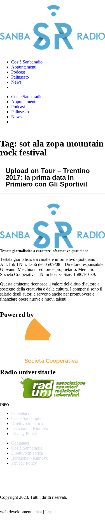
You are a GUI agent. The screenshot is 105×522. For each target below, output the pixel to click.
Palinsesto (20, 77)
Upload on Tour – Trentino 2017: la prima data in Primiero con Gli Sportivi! (48, 177)
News (16, 82)
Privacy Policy (24, 433)
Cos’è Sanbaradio (27, 62)
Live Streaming (24, 87)
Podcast (18, 72)
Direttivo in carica (27, 423)
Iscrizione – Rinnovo (29, 428)
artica (37, 511)
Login (50, 511)
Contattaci (20, 413)
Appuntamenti (23, 67)
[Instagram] (7, 477)
